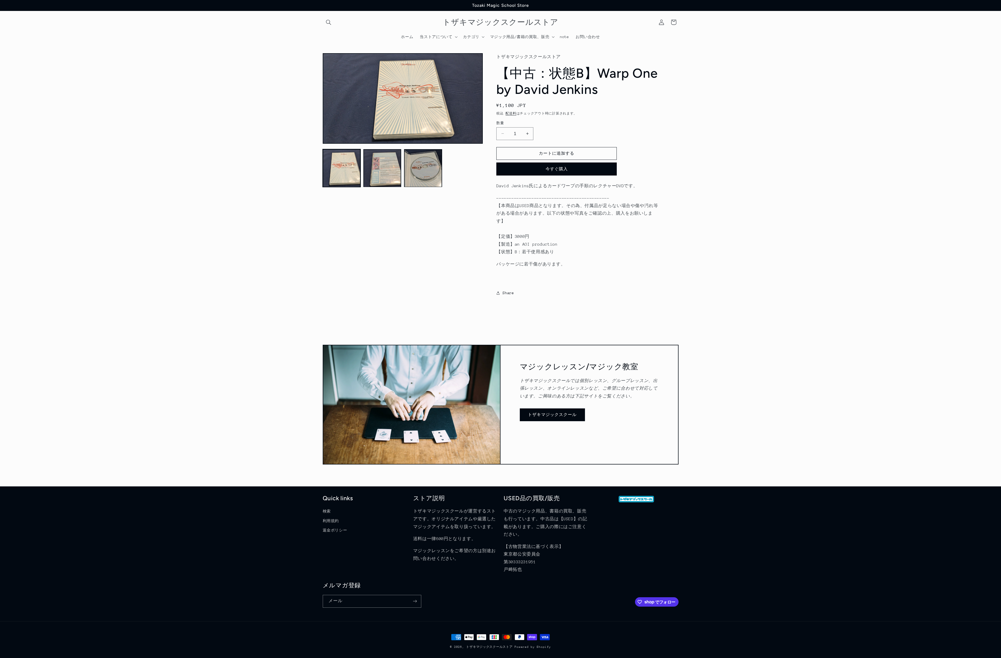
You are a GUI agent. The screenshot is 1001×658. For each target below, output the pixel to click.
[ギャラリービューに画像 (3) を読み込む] (423, 168)
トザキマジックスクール (552, 414)
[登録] (415, 601)
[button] (329, 22)
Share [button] (508, 293)
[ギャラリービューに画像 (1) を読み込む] (342, 168)
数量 (500, 123)
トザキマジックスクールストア (489, 647)
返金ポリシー (335, 530)
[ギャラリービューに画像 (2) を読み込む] (382, 168)
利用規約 (331, 521)
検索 (327, 511)
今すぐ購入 (557, 168)
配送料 (510, 113)
